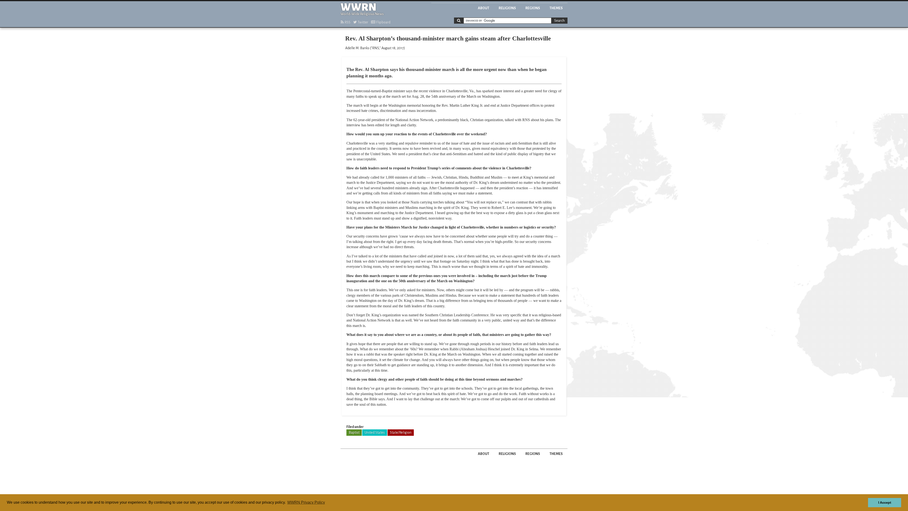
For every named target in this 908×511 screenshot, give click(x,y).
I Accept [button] (884, 502)
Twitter (362, 22)
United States (375, 432)
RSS (347, 22)
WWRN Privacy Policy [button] (306, 502)
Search (559, 20)
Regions (532, 8)
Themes (556, 8)
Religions (507, 8)
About (483, 8)
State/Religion (400, 432)
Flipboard (382, 22)
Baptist (354, 432)
